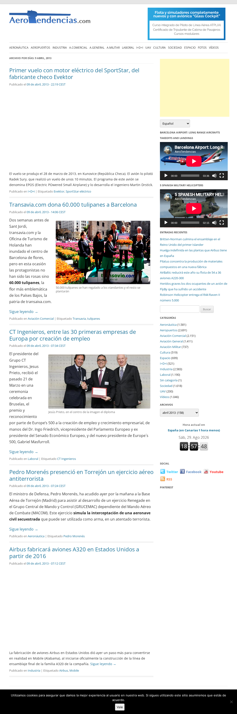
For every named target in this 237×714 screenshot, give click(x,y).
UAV (148, 48)
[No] (231, 701)
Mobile (74, 670)
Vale (120, 707)
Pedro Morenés (74, 536)
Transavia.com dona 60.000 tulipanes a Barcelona (73, 204)
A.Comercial (78, 48)
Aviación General (171, 341)
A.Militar (113, 48)
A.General (97, 48)
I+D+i (139, 48)
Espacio (190, 48)
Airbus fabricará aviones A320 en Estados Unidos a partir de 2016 (74, 552)
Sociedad (175, 48)
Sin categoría (169, 380)
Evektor (59, 191)
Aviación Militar (170, 347)
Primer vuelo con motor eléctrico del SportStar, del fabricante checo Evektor (74, 73)
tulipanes (93, 318)
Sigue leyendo (23, 311)
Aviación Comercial (41, 318)
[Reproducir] (166, 175)
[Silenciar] (214, 175)
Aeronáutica (18, 48)
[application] (194, 161)
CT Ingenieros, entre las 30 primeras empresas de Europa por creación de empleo (72, 335)
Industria (60, 48)
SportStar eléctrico (78, 191)
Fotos (202, 48)
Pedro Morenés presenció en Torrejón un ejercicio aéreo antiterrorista (81, 475)
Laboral (128, 48)
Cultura (159, 48)
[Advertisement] (194, 88)
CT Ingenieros (66, 459)
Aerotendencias (49, 18)
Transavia (79, 318)
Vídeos (214, 48)
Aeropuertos (40, 48)
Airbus (63, 670)
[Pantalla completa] (221, 175)
